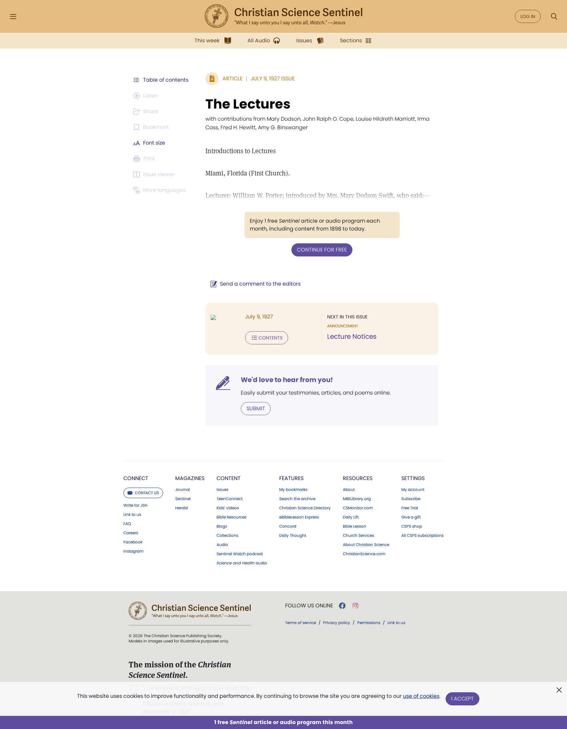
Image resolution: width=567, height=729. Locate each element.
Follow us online (309, 605)
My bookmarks (293, 490)
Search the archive (297, 499)
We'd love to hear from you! (287, 380)
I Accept (462, 698)
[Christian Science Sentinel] (283, 16)
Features (291, 478)
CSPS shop (411, 526)
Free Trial (409, 508)
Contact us (147, 493)
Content (229, 478)
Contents (271, 337)
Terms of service (300, 622)
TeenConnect (229, 499)
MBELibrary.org (357, 499)
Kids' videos (228, 508)
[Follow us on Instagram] (355, 606)
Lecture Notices (351, 336)
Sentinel (183, 499)
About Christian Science (366, 545)
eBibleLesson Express (299, 517)
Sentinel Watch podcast (240, 554)
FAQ (127, 524)
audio (242, 563)
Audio (222, 545)
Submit (255, 408)
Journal (182, 490)
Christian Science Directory (305, 508)
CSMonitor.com (358, 508)
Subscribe (410, 499)
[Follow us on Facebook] (342, 606)
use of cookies (421, 696)
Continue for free (322, 249)
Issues (222, 490)
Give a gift (411, 517)
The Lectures (247, 104)
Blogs (222, 526)
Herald (181, 508)
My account (412, 490)
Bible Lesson (354, 526)
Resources (357, 478)
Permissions (368, 622)
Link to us (132, 514)
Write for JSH (135, 505)
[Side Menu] (13, 17)
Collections (227, 535)
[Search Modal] (554, 17)
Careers (130, 533)
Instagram (133, 551)
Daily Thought (292, 535)
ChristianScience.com (364, 554)
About (349, 490)
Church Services (358, 535)
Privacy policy (336, 622)
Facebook (132, 542)
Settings (413, 478)
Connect (135, 478)
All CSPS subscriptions (422, 535)
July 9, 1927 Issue (273, 78)
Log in (527, 16)
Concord (287, 526)
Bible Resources (231, 517)
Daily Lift (351, 517)
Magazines (189, 478)
